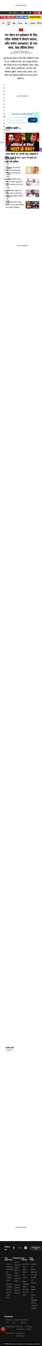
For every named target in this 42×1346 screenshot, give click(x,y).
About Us (8, 1321)
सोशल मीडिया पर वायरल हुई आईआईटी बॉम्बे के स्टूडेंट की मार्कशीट (34, 1297)
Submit (33, 120)
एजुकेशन (33, 23)
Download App (36, 1248)
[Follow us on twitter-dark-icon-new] (19, 1248)
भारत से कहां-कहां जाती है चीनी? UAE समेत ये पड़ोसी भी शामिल (17, 1271)
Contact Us (16, 1321)
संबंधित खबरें (12, 128)
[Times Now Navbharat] (21, 17)
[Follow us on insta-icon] (25, 1248)
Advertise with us (24, 1321)
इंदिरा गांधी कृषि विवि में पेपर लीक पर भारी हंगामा (26, 1288)
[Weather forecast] (22, 12)
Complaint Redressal (20, 1334)
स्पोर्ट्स (20, 23)
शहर (26, 23)
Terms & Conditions (20, 1328)
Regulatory (10, 1326)
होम (3, 23)
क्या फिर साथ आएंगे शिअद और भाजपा (25, 1271)
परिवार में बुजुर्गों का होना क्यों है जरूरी (17, 1289)
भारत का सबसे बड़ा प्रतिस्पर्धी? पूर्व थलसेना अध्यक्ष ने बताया (9, 1272)
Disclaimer (10, 1333)
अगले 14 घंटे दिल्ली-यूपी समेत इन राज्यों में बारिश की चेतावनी (34, 1273)
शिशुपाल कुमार (24, 51)
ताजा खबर (8, 23)
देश (14, 23)
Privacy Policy (29, 1328)
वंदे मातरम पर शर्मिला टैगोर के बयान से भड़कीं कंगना (9, 1291)
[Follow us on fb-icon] (14, 1248)
